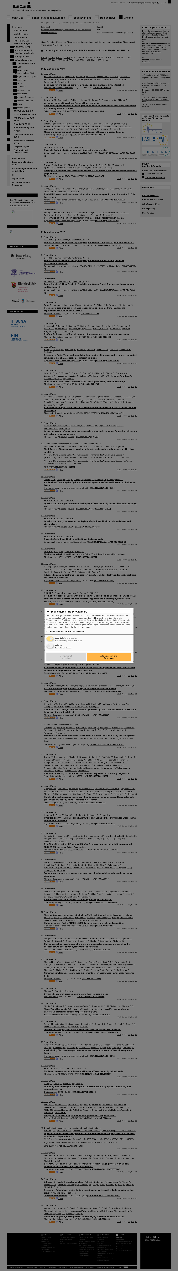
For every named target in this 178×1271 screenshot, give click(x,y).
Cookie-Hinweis (94, 618)
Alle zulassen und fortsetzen (108, 657)
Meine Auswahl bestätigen (66, 657)
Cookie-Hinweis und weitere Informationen (65, 631)
